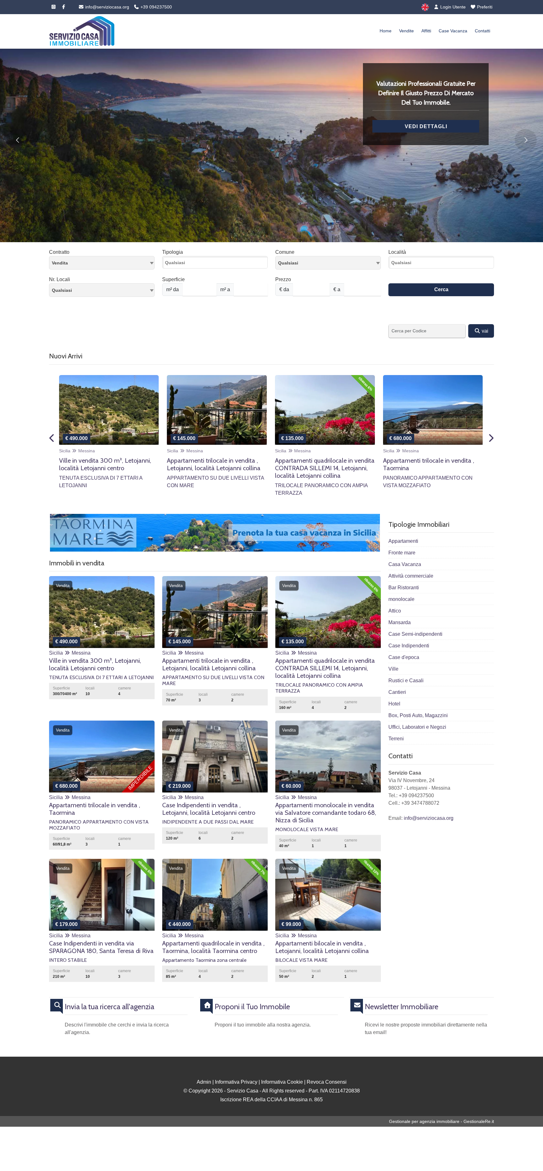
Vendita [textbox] (60, 262)
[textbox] (328, 262)
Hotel (394, 703)
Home (386, 30)
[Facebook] (63, 6)
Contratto (59, 252)
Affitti (426, 30)
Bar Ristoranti (403, 587)
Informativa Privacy (236, 1082)
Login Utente (452, 6)
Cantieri (397, 692)
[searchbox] (216, 264)
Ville (393, 669)
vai (484, 331)
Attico (394, 610)
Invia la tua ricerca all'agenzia (109, 1006)
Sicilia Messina (77, 450)
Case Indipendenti (408, 645)
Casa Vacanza (404, 564)
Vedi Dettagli (426, 126)
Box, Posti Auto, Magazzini (418, 715)
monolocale (401, 599)
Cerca (441, 289)
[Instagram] (53, 6)
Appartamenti (403, 541)
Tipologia (172, 252)
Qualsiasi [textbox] (62, 290)
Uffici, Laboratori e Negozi (417, 727)
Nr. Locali (59, 279)
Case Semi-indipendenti (415, 634)
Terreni (396, 738)
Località (397, 252)
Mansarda (399, 622)
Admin (204, 1082)
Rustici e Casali (406, 680)
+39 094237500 (155, 6)
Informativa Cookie (282, 1082)
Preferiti (484, 6)
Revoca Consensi (327, 1082)
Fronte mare (401, 552)
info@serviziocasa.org (106, 6)
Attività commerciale (410, 576)
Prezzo (283, 279)
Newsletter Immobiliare (401, 1006)
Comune (284, 252)
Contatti (482, 30)
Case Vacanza (453, 30)
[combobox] (102, 263)
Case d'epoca (403, 657)
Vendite (406, 30)
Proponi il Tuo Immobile (252, 1006)
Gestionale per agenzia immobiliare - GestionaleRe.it (441, 1121)
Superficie (173, 279)
